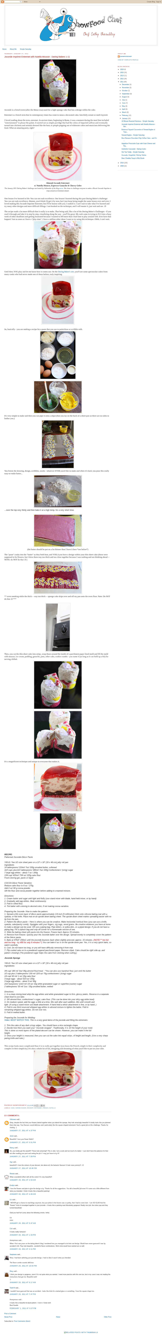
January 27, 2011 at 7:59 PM (23, 1156)
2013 (122, 75)
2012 (122, 79)
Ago (11, 1162)
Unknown (13, 1119)
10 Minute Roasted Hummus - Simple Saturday (138, 121)
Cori (11, 1228)
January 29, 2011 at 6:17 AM (23, 1282)
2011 (122, 82)
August (124, 97)
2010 (122, 163)
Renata (12, 1173)
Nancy (12, 1148)
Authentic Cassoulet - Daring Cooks (134, 149)
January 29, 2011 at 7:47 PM (23, 1294)
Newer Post (8, 1317)
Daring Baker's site (66, 272)
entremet (38, 1108)
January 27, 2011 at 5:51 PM (23, 1142)
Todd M (12, 1288)
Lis (11, 1199)
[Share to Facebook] (41, 1105)
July (123, 100)
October (125, 91)
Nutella (52, 1108)
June (124, 103)
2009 (122, 166)
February (125, 115)
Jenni (11, 1136)
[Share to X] (39, 1105)
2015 (122, 72)
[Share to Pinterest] (44, 1105)
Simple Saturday (25, 49)
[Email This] (35, 1105)
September (126, 94)
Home (4, 49)
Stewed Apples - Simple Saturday (133, 135)
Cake (13, 1108)
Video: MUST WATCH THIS (16, 1020)
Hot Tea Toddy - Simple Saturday (133, 152)
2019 (122, 69)
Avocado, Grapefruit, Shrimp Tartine (134, 155)
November (126, 87)
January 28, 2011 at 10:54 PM (23, 1266)
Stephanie (13, 1254)
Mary (11, 1271)
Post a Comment (10, 1313)
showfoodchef (126, 56)
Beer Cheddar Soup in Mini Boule (133, 158)
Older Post (107, 1317)
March (124, 112)
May (123, 106)
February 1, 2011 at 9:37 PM (23, 1308)
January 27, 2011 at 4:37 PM (23, 1131)
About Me (13, 49)
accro (61, 188)
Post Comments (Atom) (22, 1321)
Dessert (30, 1108)
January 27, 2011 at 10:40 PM (23, 1168)
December (126, 84)
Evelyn (12, 1185)
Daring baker (21, 1108)
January (125, 118)
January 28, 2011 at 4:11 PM (23, 1249)
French (45, 1108)
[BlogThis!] (37, 1105)
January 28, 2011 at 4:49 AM (23, 1194)
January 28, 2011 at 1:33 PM (23, 1235)
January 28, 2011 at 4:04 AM (23, 1180)
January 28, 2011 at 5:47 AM (23, 1223)
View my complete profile (128, 60)
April (124, 109)
